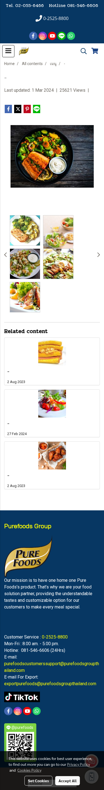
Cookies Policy (29, 769)
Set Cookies (38, 780)
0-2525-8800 (55, 637)
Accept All (68, 780)
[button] (81, 51)
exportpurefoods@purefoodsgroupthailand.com (50, 683)
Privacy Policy (78, 764)
